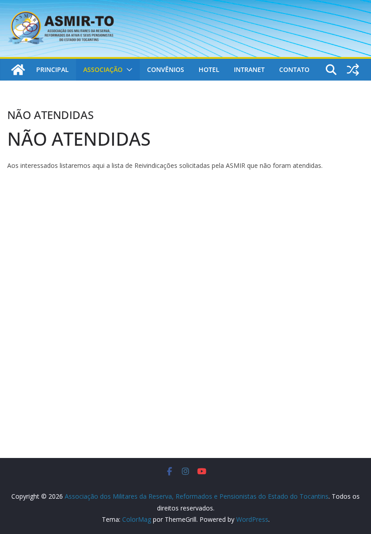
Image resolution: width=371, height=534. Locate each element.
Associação (103, 69)
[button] (128, 69)
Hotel (209, 69)
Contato (294, 69)
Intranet (249, 69)
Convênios (165, 69)
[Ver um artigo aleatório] (353, 70)
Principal (52, 69)
